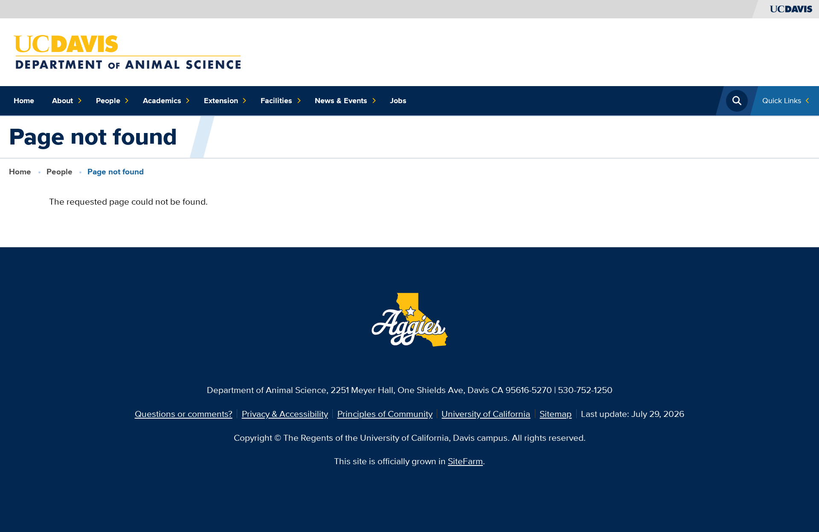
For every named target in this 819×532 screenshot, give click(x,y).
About (62, 100)
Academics (162, 100)
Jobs (398, 100)
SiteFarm (465, 461)
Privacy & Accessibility (285, 413)
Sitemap (556, 413)
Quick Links (781, 100)
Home (24, 100)
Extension (221, 100)
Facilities (276, 100)
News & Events (341, 100)
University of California (485, 413)
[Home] (127, 51)
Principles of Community (385, 413)
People (108, 100)
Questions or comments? (183, 413)
